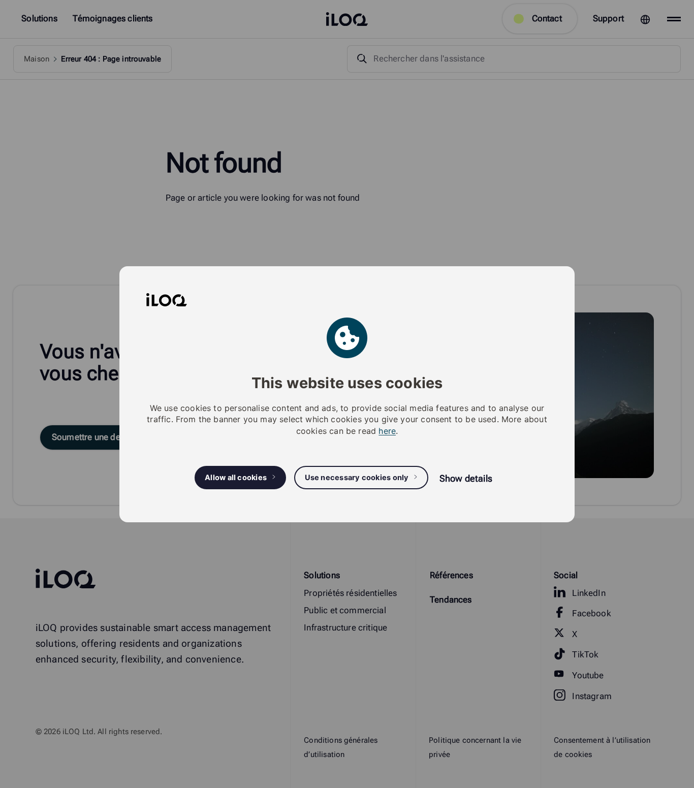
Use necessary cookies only (357, 477)
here (387, 430)
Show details (465, 477)
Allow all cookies (236, 477)
